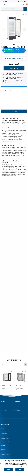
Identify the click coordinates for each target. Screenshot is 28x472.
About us (3, 436)
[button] (25, 364)
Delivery (2, 428)
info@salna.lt (3, 404)
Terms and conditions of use (6, 431)
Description (14, 111)
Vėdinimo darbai (4, 449)
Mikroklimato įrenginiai (5, 454)
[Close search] (21, 9)
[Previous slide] (3, 29)
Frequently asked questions (6, 441)
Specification (14, 115)
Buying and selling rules (5, 438)
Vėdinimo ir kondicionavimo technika (8, 456)
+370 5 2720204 (4, 407)
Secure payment (4, 433)
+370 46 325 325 (17, 407)
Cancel (19, 469)
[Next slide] (24, 29)
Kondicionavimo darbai (5, 451)
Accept (8, 469)
